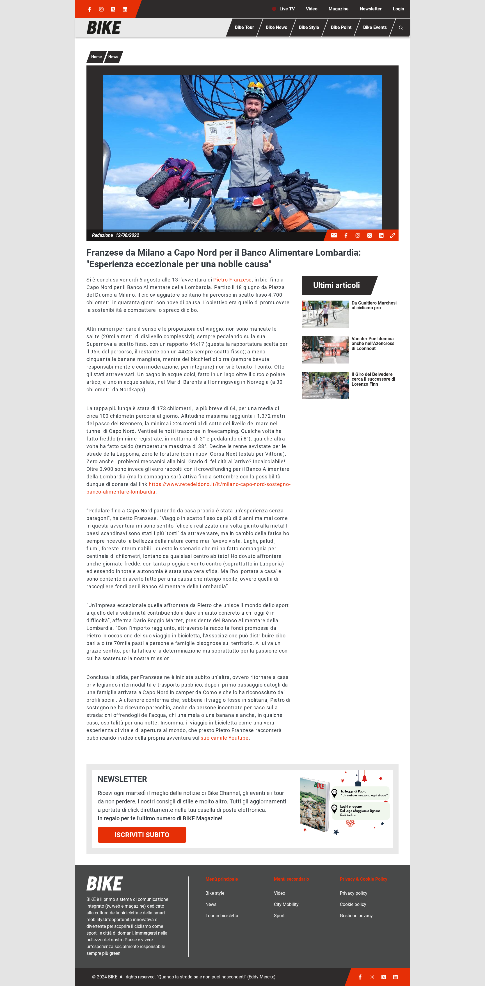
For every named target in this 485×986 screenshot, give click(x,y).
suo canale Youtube (224, 738)
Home (96, 56)
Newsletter (371, 9)
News (113, 56)
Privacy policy (353, 893)
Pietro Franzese (232, 280)
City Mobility (286, 904)
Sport (279, 915)
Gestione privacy (356, 915)
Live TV (287, 9)
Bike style (214, 893)
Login (398, 9)
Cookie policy (353, 904)
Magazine (339, 9)
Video (311, 9)
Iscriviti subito (142, 835)
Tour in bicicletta (221, 915)
